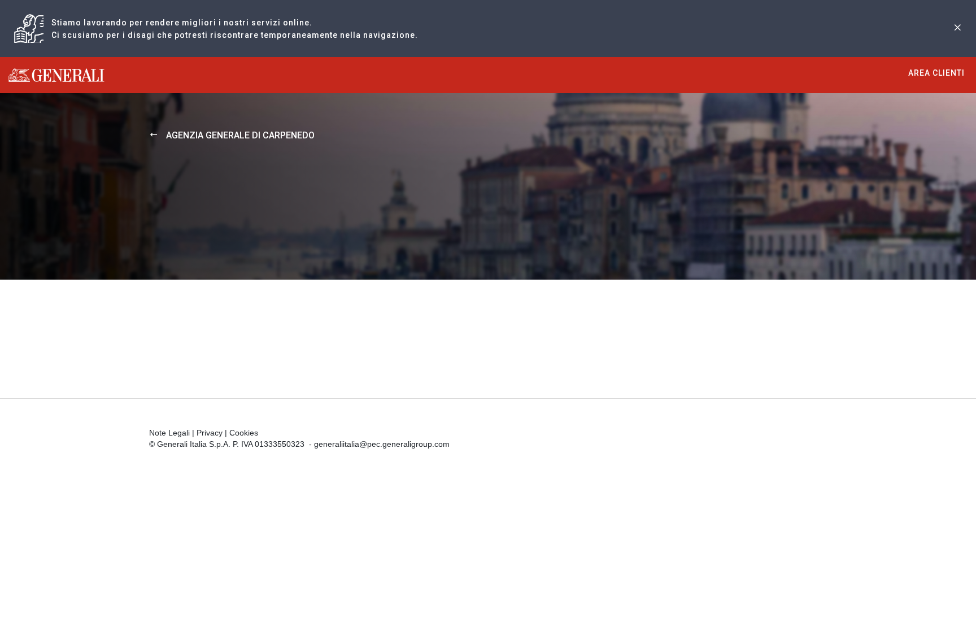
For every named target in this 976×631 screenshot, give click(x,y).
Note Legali (169, 432)
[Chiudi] (957, 28)
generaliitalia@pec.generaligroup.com (382, 444)
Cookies (243, 432)
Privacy (210, 432)
